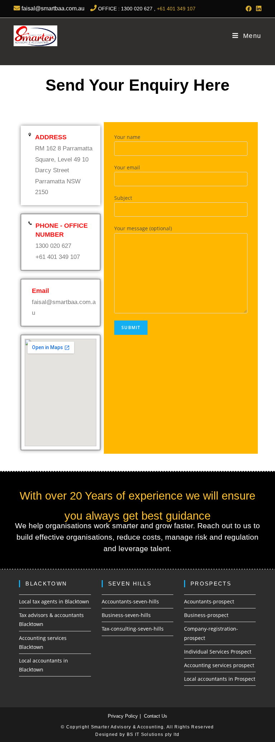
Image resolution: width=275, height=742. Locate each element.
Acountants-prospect (209, 601)
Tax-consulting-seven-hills (133, 628)
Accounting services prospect (219, 665)
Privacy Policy (123, 716)
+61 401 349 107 (176, 8)
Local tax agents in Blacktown (54, 601)
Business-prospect (206, 615)
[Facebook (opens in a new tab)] (248, 8)
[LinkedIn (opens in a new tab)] (257, 8)
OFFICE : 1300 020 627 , (127, 8)
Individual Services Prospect (217, 651)
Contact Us (155, 716)
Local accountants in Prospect (219, 678)
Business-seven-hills (126, 615)
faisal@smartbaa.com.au (52, 8)
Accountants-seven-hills (130, 601)
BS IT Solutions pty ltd (152, 734)
